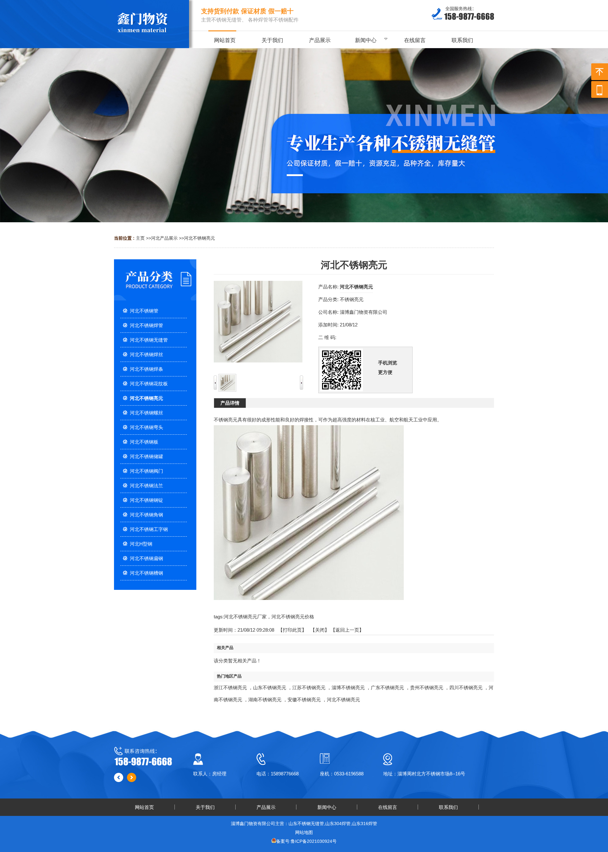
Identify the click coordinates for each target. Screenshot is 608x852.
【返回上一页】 (347, 630)
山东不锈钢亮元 (269, 687)
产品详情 (229, 403)
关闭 (320, 630)
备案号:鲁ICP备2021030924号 (306, 841)
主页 (140, 238)
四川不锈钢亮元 (466, 687)
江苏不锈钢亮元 (309, 687)
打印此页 (292, 630)
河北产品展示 (164, 238)
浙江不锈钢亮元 (230, 687)
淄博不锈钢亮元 (348, 687)
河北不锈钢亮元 (199, 238)
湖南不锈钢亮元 (265, 699)
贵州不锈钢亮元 (426, 687)
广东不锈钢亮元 (387, 687)
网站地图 (304, 832)
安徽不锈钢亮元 (304, 699)
